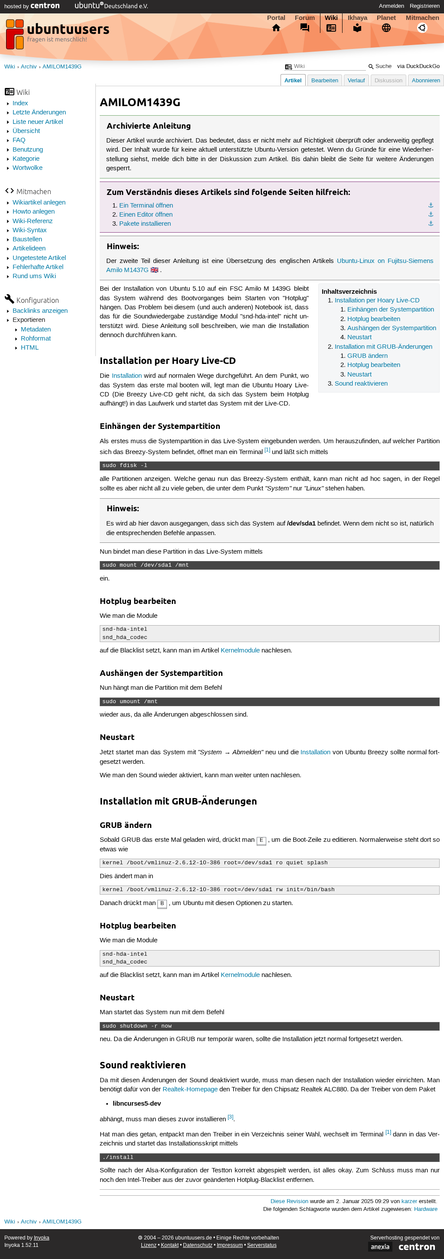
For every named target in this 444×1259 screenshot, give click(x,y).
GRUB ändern (367, 356)
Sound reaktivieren (361, 384)
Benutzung (28, 150)
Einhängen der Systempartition (390, 310)
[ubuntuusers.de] (58, 36)
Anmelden (391, 6)
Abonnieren (426, 81)
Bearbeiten (324, 81)
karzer (409, 1201)
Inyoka (41, 1238)
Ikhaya (357, 17)
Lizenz (149, 1245)
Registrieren (425, 6)
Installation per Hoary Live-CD (377, 301)
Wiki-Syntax (30, 230)
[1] (267, 450)
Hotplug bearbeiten (373, 319)
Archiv (29, 67)
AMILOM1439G (62, 67)
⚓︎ (431, 206)
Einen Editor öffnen (146, 215)
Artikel (293, 80)
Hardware (425, 1209)
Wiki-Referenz (33, 221)
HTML (30, 348)
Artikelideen (29, 249)
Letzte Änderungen (39, 113)
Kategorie (26, 159)
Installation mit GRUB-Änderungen (383, 347)
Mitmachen (422, 17)
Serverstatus (262, 1245)
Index (20, 103)
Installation (127, 376)
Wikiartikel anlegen (39, 203)
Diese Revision (289, 1201)
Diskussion (388, 81)
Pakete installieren (145, 224)
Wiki (331, 17)
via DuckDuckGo (418, 66)
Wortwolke (27, 168)
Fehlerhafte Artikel (38, 267)
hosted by (17, 6)
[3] (230, 1117)
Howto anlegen (34, 212)
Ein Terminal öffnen (146, 206)
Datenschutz (197, 1245)
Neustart (359, 337)
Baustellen (27, 239)
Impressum (230, 1245)
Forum (305, 17)
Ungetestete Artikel (39, 258)
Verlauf (356, 81)
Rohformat (36, 339)
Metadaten (36, 330)
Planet (386, 17)
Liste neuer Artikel (38, 122)
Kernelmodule (240, 651)
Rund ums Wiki (34, 276)
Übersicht (26, 131)
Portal (276, 17)
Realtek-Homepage (190, 1090)
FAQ (19, 140)
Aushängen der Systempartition (391, 328)
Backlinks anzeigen (40, 311)
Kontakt (170, 1245)
